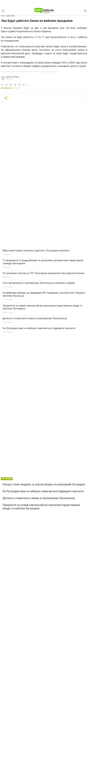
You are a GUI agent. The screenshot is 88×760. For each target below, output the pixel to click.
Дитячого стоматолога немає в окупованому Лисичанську (35, 318)
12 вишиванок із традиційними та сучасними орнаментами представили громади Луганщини (43, 262)
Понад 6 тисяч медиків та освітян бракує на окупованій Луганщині (44, 484)
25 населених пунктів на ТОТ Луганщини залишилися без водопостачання (43, 273)
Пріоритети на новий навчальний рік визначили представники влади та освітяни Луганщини (42, 307)
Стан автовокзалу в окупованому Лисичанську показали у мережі (39, 282)
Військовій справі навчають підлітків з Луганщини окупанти (36, 250)
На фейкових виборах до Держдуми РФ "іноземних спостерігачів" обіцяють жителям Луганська (44, 294)
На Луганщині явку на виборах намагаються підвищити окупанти (39, 328)
